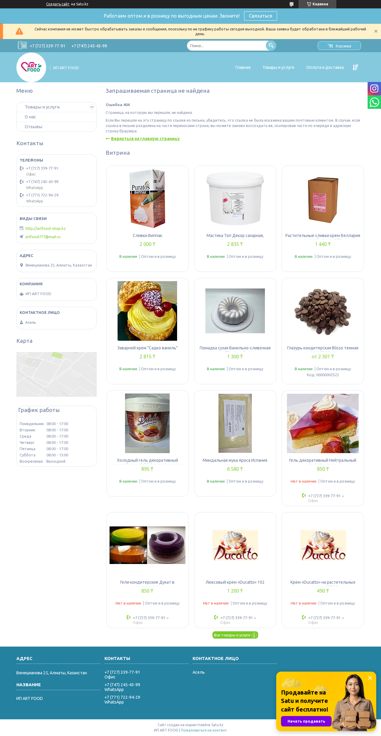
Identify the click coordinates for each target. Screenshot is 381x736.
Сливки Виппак (147, 235)
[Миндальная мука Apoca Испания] (235, 423)
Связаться (260, 15)
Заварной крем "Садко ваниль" (147, 347)
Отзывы (33, 126)
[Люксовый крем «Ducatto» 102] (235, 545)
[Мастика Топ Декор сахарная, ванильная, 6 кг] (235, 198)
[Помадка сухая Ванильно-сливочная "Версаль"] (235, 311)
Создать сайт (58, 4)
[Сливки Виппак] (147, 198)
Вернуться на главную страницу (145, 138)
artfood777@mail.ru (42, 237)
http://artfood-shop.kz (46, 228)
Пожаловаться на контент (204, 730)
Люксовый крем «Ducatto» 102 (235, 582)
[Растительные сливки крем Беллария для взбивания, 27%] (323, 198)
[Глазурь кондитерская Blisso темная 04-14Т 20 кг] (323, 311)
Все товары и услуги (232, 635)
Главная (243, 67)
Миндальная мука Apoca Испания (235, 460)
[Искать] (271, 45)
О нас (30, 116)
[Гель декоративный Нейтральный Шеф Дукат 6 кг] (323, 423)
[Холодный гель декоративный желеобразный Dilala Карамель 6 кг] (147, 423)
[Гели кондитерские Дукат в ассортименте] (147, 545)
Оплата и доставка (325, 67)
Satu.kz (217, 725)
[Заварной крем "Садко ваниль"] (147, 311)
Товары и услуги (278, 67)
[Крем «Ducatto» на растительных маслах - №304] (323, 545)
